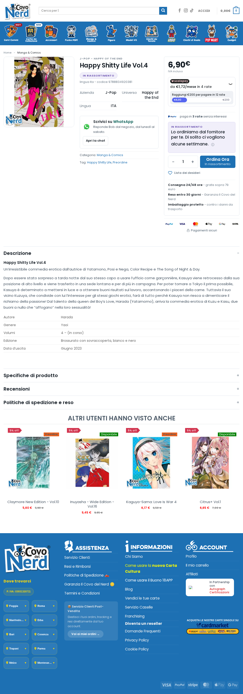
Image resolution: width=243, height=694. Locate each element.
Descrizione (17, 253)
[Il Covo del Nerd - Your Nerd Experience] (18, 11)
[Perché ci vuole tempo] (213, 144)
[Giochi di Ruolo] (192, 33)
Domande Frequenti (142, 631)
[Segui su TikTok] (192, 11)
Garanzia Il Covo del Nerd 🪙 (89, 584)
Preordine (120, 162)
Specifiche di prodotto (31, 375)
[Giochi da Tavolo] (152, 33)
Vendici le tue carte (142, 598)
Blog (129, 589)
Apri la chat (95, 140)
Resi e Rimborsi (77, 566)
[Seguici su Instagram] (186, 11)
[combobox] (99, 10)
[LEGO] (172, 33)
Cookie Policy (137, 649)
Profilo (191, 556)
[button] (204, 11)
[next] (234, 478)
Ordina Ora (217, 159)
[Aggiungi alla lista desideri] (191, 173)
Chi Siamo (134, 556)
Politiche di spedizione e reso (39, 402)
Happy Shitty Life (99, 162)
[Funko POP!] (71, 33)
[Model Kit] (132, 33)
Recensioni (17, 389)
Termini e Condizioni (82, 593)
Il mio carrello (197, 565)
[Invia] (163, 11)
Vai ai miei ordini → (85, 634)
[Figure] (112, 33)
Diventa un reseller (143, 623)
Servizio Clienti (77, 557)
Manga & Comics (29, 52)
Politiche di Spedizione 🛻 (86, 575)
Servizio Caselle (139, 607)
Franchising (135, 616)
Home (7, 52)
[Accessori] (51, 33)
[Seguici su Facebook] (180, 11)
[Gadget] (232, 33)
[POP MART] (212, 33)
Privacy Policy (137, 640)
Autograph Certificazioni (219, 590)
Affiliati (192, 574)
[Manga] (91, 33)
